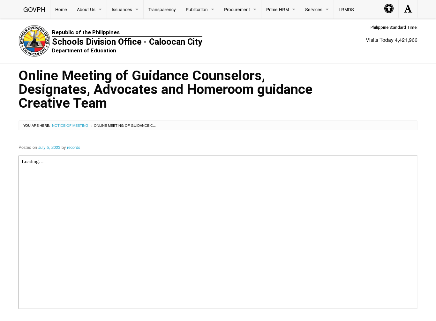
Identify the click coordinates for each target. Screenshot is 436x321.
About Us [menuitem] (86, 9)
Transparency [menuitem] (162, 9)
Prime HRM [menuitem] (277, 9)
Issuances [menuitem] (122, 9)
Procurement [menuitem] (237, 9)
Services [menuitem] (313, 9)
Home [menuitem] (61, 9)
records (73, 147)
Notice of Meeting (70, 125)
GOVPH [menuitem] (34, 9)
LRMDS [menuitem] (346, 9)
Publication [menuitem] (197, 9)
